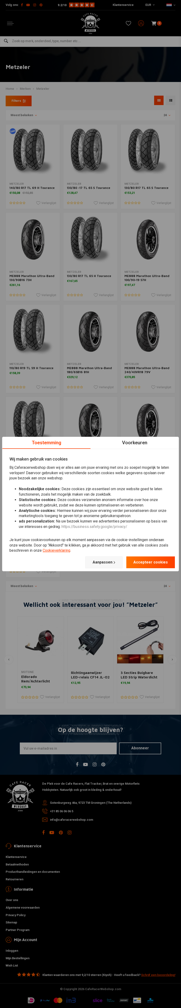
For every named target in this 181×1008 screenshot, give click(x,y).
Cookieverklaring (56, 550)
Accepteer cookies (150, 562)
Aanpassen (102, 562)
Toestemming (46, 442)
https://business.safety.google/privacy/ (94, 526)
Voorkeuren (134, 442)
